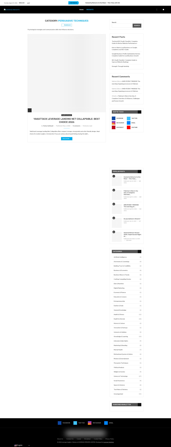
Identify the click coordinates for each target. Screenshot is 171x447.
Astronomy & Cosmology (127, 261)
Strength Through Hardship (120, 66)
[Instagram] (163, 3)
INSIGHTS (90, 9)
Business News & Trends (127, 275)
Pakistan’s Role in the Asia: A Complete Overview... (131, 192)
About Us (60, 439)
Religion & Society (127, 372)
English (21, 3)
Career (79, 439)
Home (81, 9)
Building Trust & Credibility (127, 266)
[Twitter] (161, 3)
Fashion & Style (127, 305)
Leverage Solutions (108, 442)
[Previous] (81, 2)
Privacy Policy (109, 439)
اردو (28, 3)
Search (114, 22)
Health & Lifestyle (127, 319)
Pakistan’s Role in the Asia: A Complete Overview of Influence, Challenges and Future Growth (126, 98)
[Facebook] (159, 3)
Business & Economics (127, 270)
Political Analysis (127, 367)
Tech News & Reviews (127, 389)
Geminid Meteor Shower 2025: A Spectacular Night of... (132, 234)
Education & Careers (127, 297)
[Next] (83, 2)
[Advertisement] (126, 150)
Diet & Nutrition (127, 283)
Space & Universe (127, 385)
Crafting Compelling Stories (127, 279)
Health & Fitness (127, 314)
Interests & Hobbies (127, 332)
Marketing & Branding (127, 345)
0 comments (76, 126)
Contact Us (70, 439)
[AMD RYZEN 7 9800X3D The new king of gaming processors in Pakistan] (117, 209)
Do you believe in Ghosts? (132, 219)
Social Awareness (127, 380)
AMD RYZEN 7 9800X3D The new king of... (131, 205)
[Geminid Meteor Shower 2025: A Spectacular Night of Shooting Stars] (117, 237)
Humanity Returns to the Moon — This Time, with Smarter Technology (108, 3)
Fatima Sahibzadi (48, 126)
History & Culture (127, 323)
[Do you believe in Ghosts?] (117, 223)
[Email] (166, 3)
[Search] (166, 9)
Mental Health (127, 350)
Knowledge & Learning (127, 336)
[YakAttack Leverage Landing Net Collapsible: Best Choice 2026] (67, 73)
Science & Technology (127, 376)
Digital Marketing (127, 288)
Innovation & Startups (127, 327)
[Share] (29, 110)
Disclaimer (87, 439)
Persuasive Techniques (127, 363)
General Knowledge (127, 310)
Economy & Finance (127, 292)
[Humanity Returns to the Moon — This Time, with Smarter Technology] (117, 181)
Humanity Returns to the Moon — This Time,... (132, 178)
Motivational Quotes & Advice (127, 354)
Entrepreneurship (127, 301)
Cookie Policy (98, 439)
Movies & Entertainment (127, 358)
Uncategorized (127, 394)
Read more (66, 138)
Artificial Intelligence (127, 257)
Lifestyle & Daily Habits (127, 341)
